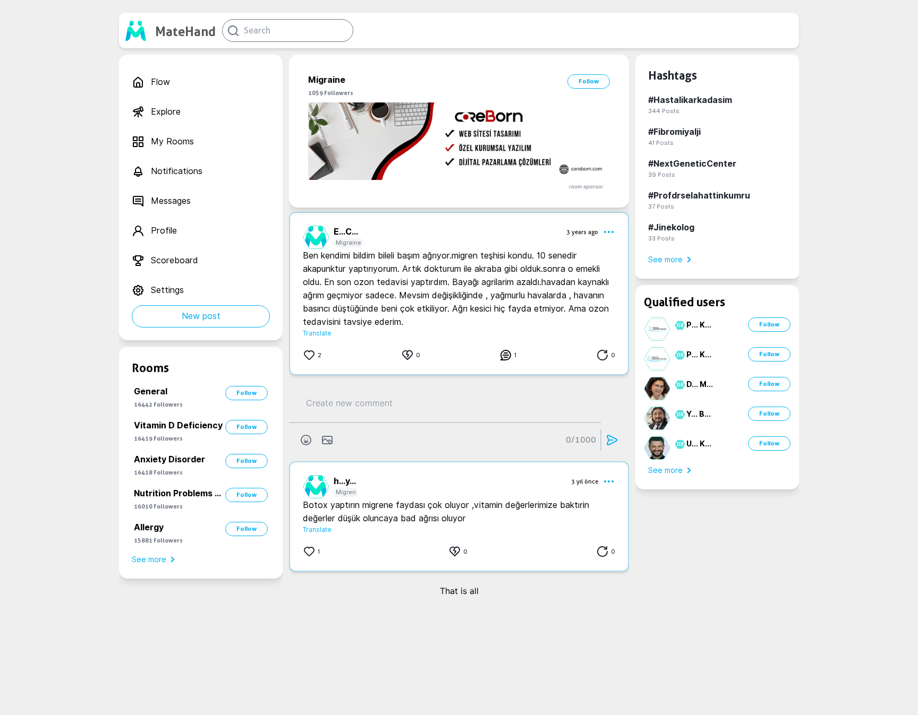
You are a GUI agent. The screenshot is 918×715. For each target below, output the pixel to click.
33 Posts (661, 238)
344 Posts (663, 111)
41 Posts (661, 143)
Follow (246, 393)
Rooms (150, 368)
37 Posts (661, 206)
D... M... (699, 384)
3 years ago (582, 232)
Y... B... (698, 414)
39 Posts (661, 174)
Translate (317, 333)
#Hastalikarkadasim (690, 100)
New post (201, 316)
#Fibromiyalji (674, 132)
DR (679, 325)
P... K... (698, 325)
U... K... (698, 444)
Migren (346, 492)
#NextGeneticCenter (692, 164)
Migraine (348, 242)
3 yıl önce (584, 481)
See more (149, 559)
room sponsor (586, 186)
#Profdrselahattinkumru (699, 196)
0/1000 (581, 440)
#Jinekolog (671, 227)
